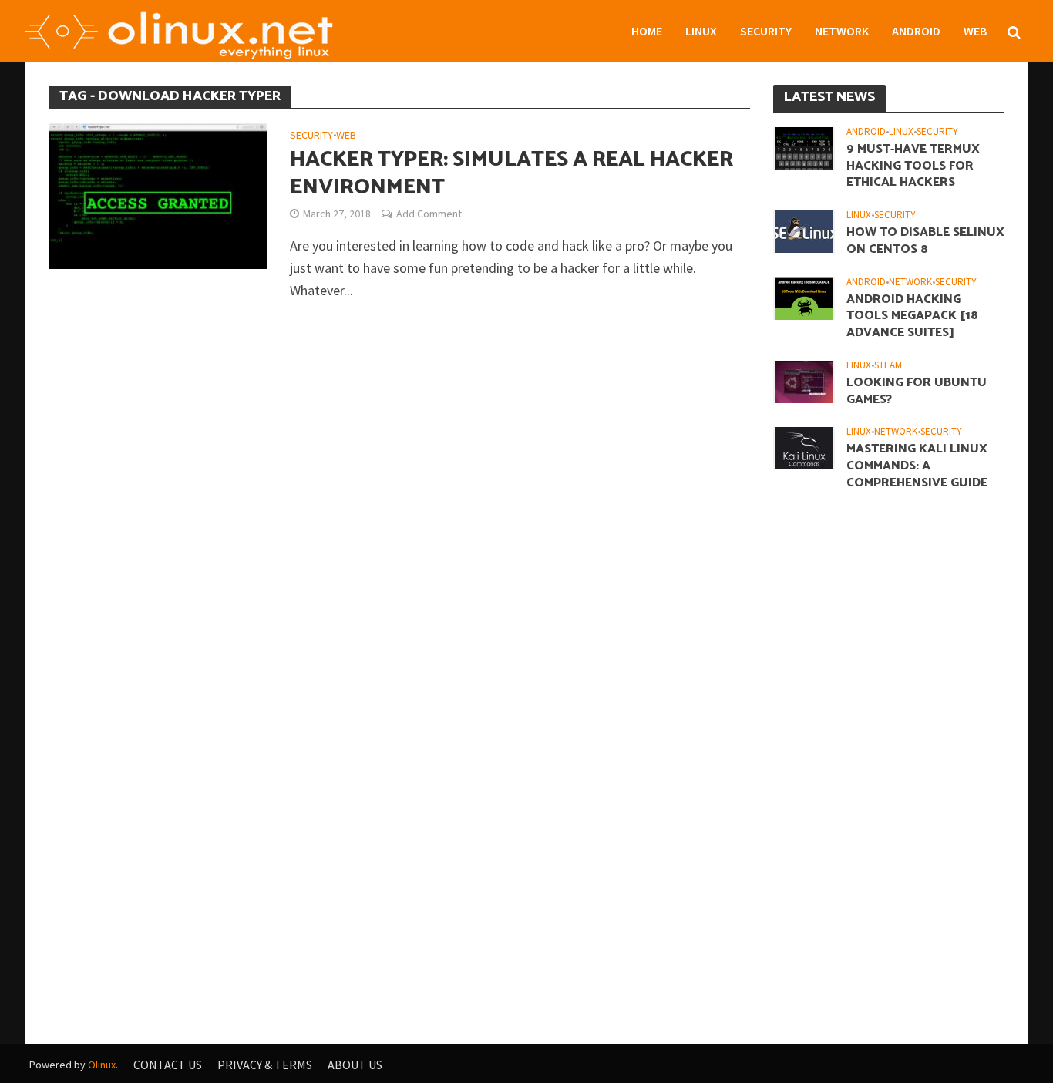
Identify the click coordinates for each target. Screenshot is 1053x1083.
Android (916, 31)
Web (975, 31)
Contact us (167, 1064)
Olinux (102, 1064)
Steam (888, 365)
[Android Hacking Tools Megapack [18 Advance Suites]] (804, 296)
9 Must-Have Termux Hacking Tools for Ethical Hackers (913, 166)
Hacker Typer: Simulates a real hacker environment (511, 173)
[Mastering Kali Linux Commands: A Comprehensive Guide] (804, 447)
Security (766, 31)
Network (842, 31)
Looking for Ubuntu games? (916, 392)
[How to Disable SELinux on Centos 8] (804, 230)
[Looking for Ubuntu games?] (804, 380)
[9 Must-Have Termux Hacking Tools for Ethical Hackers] (804, 146)
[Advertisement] (888, 754)
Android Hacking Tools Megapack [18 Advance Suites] (912, 316)
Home (646, 31)
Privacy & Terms (264, 1064)
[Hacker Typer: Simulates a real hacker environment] (158, 194)
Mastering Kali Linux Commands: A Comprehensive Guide (916, 466)
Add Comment (429, 213)
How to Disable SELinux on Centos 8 (925, 241)
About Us (355, 1064)
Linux (701, 31)
